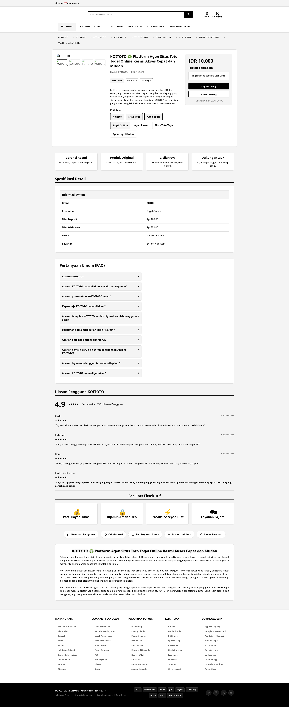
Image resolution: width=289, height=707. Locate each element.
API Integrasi (174, 669)
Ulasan (98, 664)
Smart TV (136, 659)
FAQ (96, 655)
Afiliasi (171, 626)
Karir (60, 640)
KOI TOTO (85, 26)
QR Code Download (214, 664)
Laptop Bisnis (138, 631)
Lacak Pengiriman (103, 636)
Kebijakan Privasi (66, 650)
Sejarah (61, 636)
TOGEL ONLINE (135, 26)
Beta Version (211, 650)
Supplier (172, 664)
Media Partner (175, 650)
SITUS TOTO (100, 26)
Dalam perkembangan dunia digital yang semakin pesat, (90, 557)
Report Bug (210, 669)
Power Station (138, 636)
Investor (172, 659)
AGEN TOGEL (120, 37)
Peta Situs (121, 695)
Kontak (61, 664)
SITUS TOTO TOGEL (156, 26)
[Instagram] (216, 693)
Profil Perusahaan (67, 626)
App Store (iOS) (212, 626)
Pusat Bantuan (102, 650)
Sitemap (62, 669)
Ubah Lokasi (220, 76)
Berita (61, 645)
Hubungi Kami (101, 659)
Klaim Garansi (101, 645)
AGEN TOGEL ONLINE (180, 26)
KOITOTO (63, 37)
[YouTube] (231, 693)
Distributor (173, 645)
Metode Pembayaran (105, 631)
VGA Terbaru (137, 645)
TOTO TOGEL (117, 26)
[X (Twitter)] (224, 693)
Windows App (211, 640)
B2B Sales (173, 636)
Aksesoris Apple (139, 669)
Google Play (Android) (215, 631)
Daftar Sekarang (209, 94)
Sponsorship (174, 640)
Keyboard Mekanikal (141, 650)
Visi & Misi (63, 631)
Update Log (210, 655)
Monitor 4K (136, 640)
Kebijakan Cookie (104, 695)
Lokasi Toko (64, 659)
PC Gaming (136, 626)
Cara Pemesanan (103, 626)
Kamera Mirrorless (140, 664)
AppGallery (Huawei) (215, 636)
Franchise (173, 655)
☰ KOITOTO (67, 26)
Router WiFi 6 (137, 655)
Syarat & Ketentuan (68, 655)
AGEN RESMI (185, 37)
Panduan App (211, 659)
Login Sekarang (208, 86)
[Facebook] (208, 693)
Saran (97, 669)
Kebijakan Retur (102, 640)
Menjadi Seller (175, 631)
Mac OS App (210, 645)
